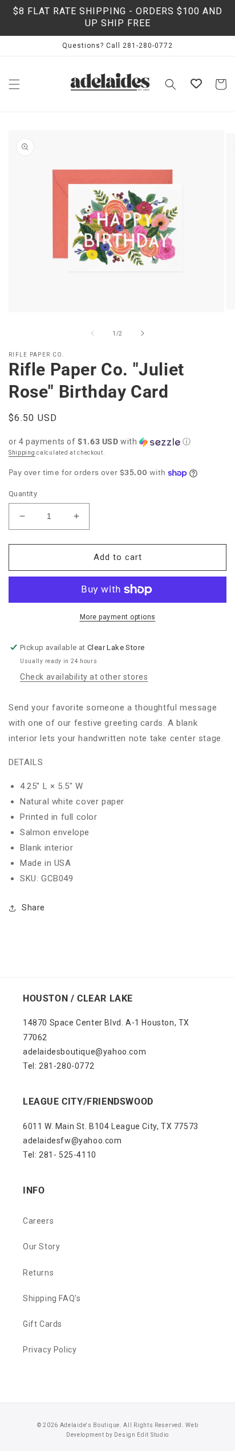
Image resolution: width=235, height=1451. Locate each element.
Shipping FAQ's (51, 1298)
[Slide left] (92, 333)
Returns (38, 1272)
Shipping (22, 452)
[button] (14, 84)
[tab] (117, 762)
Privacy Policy (49, 1349)
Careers (38, 1220)
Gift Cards (42, 1324)
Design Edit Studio (141, 1435)
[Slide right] (142, 333)
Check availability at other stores (84, 676)
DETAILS (26, 762)
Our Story (41, 1246)
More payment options (118, 617)
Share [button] (33, 907)
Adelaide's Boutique (90, 1425)
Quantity (23, 493)
